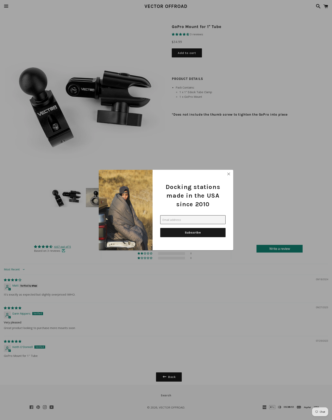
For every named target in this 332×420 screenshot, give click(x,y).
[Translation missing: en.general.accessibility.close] (228, 174)
